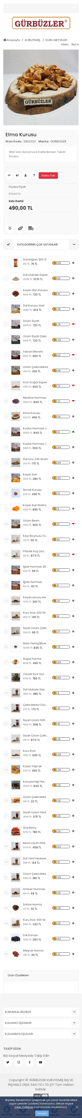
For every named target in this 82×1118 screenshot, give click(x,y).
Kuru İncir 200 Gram (35, 613)
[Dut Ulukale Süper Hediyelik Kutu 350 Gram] (15, 692)
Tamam (42, 1113)
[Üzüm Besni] (15, 524)
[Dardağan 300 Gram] (15, 262)
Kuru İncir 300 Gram (35, 920)
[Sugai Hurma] (15, 662)
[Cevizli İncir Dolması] (15, 677)
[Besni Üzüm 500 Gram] (15, 846)
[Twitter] (7, 1062)
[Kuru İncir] (15, 754)
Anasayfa (13, 40)
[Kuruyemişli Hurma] (15, 785)
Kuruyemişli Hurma (35, 781)
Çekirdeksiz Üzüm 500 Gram (35, 705)
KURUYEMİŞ (33, 40)
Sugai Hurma (32, 659)
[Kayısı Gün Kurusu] (15, 293)
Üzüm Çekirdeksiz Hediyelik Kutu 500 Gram (35, 874)
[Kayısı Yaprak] (15, 769)
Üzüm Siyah (31, 321)
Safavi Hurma (32, 904)
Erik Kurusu (30, 935)
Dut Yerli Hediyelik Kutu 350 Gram (35, 858)
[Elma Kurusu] (15, 416)
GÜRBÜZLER (58, 141)
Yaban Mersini (33, 351)
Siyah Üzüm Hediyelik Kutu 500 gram (35, 812)
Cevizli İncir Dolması (35, 674)
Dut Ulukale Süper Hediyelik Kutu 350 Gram (35, 689)
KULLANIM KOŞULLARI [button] (19, 1034)
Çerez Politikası (23, 1107)
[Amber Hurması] (15, 892)
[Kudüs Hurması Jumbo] (15, 431)
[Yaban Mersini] (15, 355)
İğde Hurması (32, 582)
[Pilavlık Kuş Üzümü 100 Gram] (15, 554)
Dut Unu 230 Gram (35, 459)
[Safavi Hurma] (15, 907)
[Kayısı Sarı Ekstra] (15, 508)
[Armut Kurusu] (15, 493)
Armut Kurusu (32, 490)
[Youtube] (40, 1062)
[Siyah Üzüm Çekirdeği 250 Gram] (15, 739)
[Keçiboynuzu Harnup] (15, 600)
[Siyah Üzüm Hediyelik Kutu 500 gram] (15, 815)
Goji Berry (30, 828)
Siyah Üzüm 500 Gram (35, 720)
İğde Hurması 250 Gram (35, 566)
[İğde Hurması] (15, 585)
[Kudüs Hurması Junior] (15, 447)
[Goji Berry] (15, 831)
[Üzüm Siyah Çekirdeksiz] (15, 339)
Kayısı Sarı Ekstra (34, 505)
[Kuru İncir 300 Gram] (15, 923)
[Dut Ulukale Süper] (15, 278)
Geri (66, 44)
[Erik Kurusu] (15, 938)
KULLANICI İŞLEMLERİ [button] (18, 1023)
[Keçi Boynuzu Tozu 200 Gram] (15, 539)
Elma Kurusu (31, 413)
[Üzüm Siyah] (15, 324)
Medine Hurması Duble (35, 398)
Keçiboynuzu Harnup (35, 597)
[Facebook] (29, 1062)
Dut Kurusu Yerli (33, 305)
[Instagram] (18, 1062)
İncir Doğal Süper (35, 382)
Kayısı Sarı (30, 474)
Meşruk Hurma (33, 950)
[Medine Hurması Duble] (15, 401)
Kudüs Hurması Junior (35, 444)
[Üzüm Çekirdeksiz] (15, 370)
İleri (74, 44)
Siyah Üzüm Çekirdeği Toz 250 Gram (35, 628)
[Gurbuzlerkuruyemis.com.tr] (41, 23)
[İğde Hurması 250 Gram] (15, 570)
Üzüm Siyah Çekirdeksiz (35, 336)
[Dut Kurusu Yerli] (15, 309)
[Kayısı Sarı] (15, 477)
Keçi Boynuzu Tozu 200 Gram (35, 536)
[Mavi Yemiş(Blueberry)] (15, 646)
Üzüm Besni (31, 520)
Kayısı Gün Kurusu (35, 290)
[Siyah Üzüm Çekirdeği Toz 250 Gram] (15, 631)
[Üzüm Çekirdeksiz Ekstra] (15, 800)
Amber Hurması (34, 889)
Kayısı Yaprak (32, 766)
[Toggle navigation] (72, 8)
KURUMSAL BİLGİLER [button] (18, 1012)
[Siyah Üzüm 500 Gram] (15, 723)
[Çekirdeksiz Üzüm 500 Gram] (15, 708)
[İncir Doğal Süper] (15, 385)
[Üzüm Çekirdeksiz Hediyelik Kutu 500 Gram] (15, 877)
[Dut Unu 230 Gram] (15, 462)
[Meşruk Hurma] (15, 954)
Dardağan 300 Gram (35, 259)
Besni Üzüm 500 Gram (35, 843)
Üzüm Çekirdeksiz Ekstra (35, 797)
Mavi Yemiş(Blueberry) (35, 643)
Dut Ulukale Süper (35, 275)
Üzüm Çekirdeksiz (35, 367)
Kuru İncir (29, 751)
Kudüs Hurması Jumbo (35, 428)
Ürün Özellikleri (18, 975)
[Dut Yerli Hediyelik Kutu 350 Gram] (15, 861)
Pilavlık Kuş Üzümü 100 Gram (35, 551)
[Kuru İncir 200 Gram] (15, 616)
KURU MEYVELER (56, 40)
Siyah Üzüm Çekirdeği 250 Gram (35, 735)
